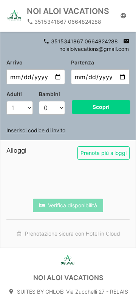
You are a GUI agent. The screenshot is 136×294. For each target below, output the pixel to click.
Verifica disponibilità (71, 205)
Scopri (101, 107)
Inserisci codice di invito (35, 130)
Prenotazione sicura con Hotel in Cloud (71, 233)
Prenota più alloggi (103, 153)
